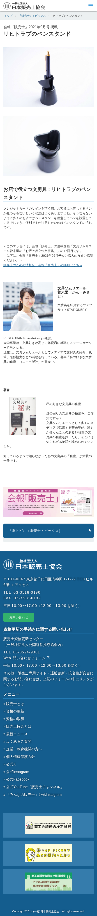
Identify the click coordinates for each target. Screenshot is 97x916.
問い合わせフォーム (29, 658)
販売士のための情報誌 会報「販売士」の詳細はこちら (42, 265)
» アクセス (20, 585)
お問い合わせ (18, 617)
